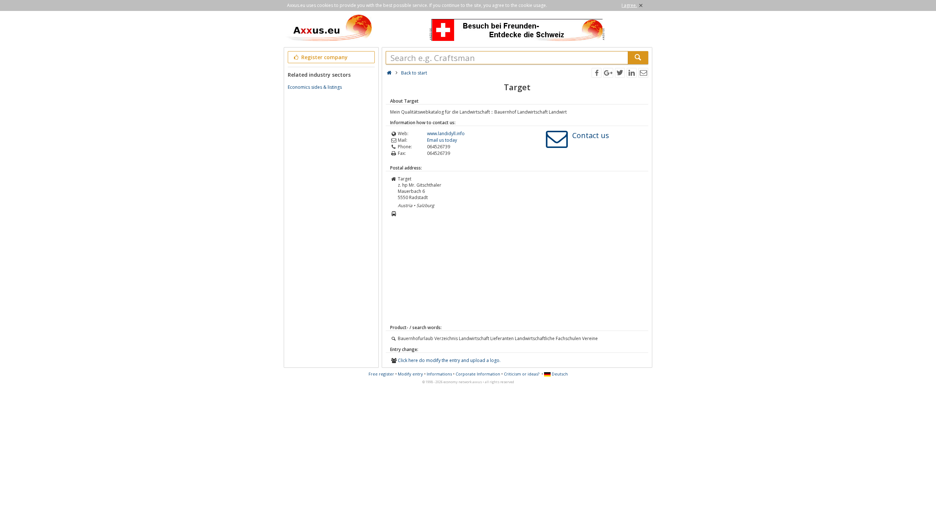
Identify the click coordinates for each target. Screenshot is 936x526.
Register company (324, 57)
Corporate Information (478, 374)
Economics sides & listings (315, 87)
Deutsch (559, 374)
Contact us (590, 135)
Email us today (442, 140)
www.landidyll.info (446, 133)
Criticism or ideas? (521, 374)
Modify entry (410, 374)
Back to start (414, 73)
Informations (439, 374)
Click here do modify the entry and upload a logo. (449, 360)
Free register (381, 374)
